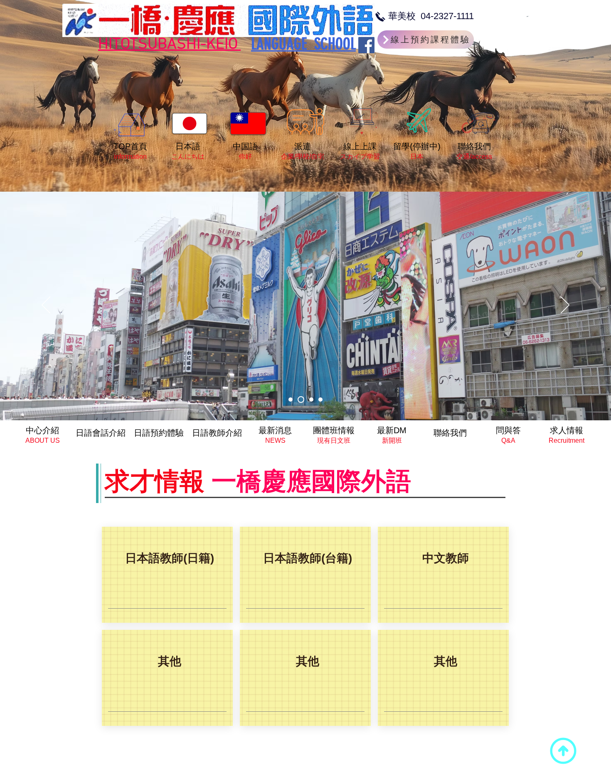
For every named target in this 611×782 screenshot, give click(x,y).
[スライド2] (310, 399)
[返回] (46, 305)
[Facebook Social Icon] (366, 45)
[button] (169, 677)
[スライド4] (320, 399)
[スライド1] (300, 399)
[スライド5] (290, 399)
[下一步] (565, 305)
